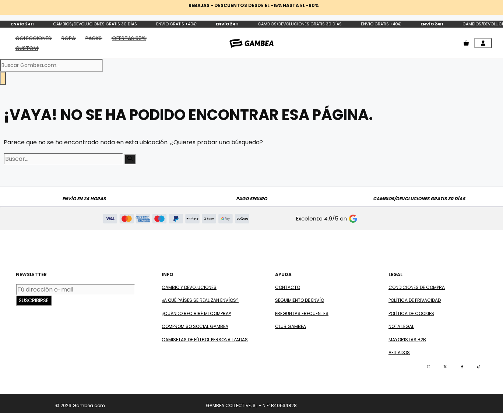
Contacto (287, 287)
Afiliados (399, 352)
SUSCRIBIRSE (34, 300)
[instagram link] (428, 366)
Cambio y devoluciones (189, 287)
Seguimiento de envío (299, 300)
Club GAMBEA (290, 326)
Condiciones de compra (416, 287)
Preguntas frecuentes (301, 313)
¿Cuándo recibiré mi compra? (196, 313)
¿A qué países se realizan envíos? (200, 300)
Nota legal (401, 326)
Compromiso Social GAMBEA (195, 326)
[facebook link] (462, 366)
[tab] (129, 38)
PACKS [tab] (93, 38)
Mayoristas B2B (407, 339)
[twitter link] (445, 366)
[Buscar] (3, 78)
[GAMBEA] (251, 43)
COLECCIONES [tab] (33, 38)
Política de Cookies (411, 313)
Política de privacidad (414, 300)
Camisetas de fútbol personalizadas (205, 339)
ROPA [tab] (68, 38)
